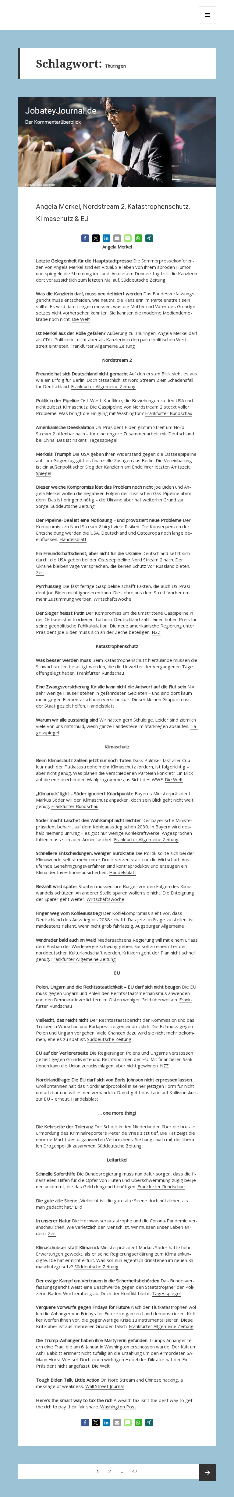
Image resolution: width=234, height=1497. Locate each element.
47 (136, 1469)
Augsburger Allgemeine (159, 926)
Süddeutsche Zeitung (143, 280)
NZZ (156, 632)
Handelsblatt (73, 539)
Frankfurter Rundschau (168, 413)
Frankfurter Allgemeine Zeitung (102, 346)
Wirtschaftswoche (112, 599)
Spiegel (43, 473)
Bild (78, 1207)
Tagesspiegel (103, 440)
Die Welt (81, 319)
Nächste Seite (207, 1472)
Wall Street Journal (104, 1386)
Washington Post (118, 1407)
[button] (85, 238)
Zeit (40, 572)
